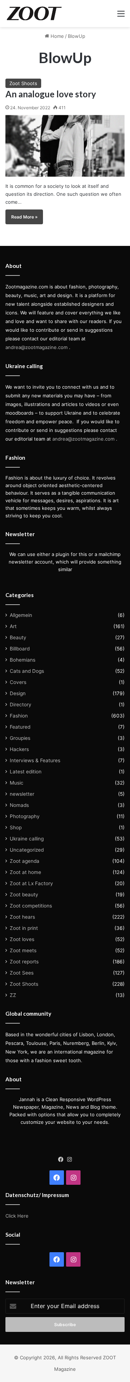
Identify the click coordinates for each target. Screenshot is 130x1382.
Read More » (24, 217)
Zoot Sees (22, 973)
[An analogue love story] (65, 146)
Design (18, 693)
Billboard (20, 649)
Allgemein (21, 615)
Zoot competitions (31, 906)
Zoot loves (22, 939)
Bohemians (22, 660)
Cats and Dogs (27, 671)
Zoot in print (24, 928)
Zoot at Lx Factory (31, 883)
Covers (18, 682)
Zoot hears (22, 917)
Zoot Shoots (23, 83)
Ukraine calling (27, 839)
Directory (20, 704)
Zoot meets (23, 950)
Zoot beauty (24, 894)
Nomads (19, 805)
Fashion (19, 716)
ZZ (13, 995)
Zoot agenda (24, 861)
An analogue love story (50, 94)
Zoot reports (24, 961)
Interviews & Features (35, 760)
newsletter (22, 794)
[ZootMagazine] (34, 13)
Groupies (20, 738)
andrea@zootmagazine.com (36, 347)
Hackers (19, 749)
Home (56, 36)
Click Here (17, 1216)
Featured (20, 727)
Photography (25, 816)
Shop (16, 827)
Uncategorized (27, 850)
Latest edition (26, 771)
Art (13, 626)
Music (16, 783)
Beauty (18, 637)
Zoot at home (25, 872)
